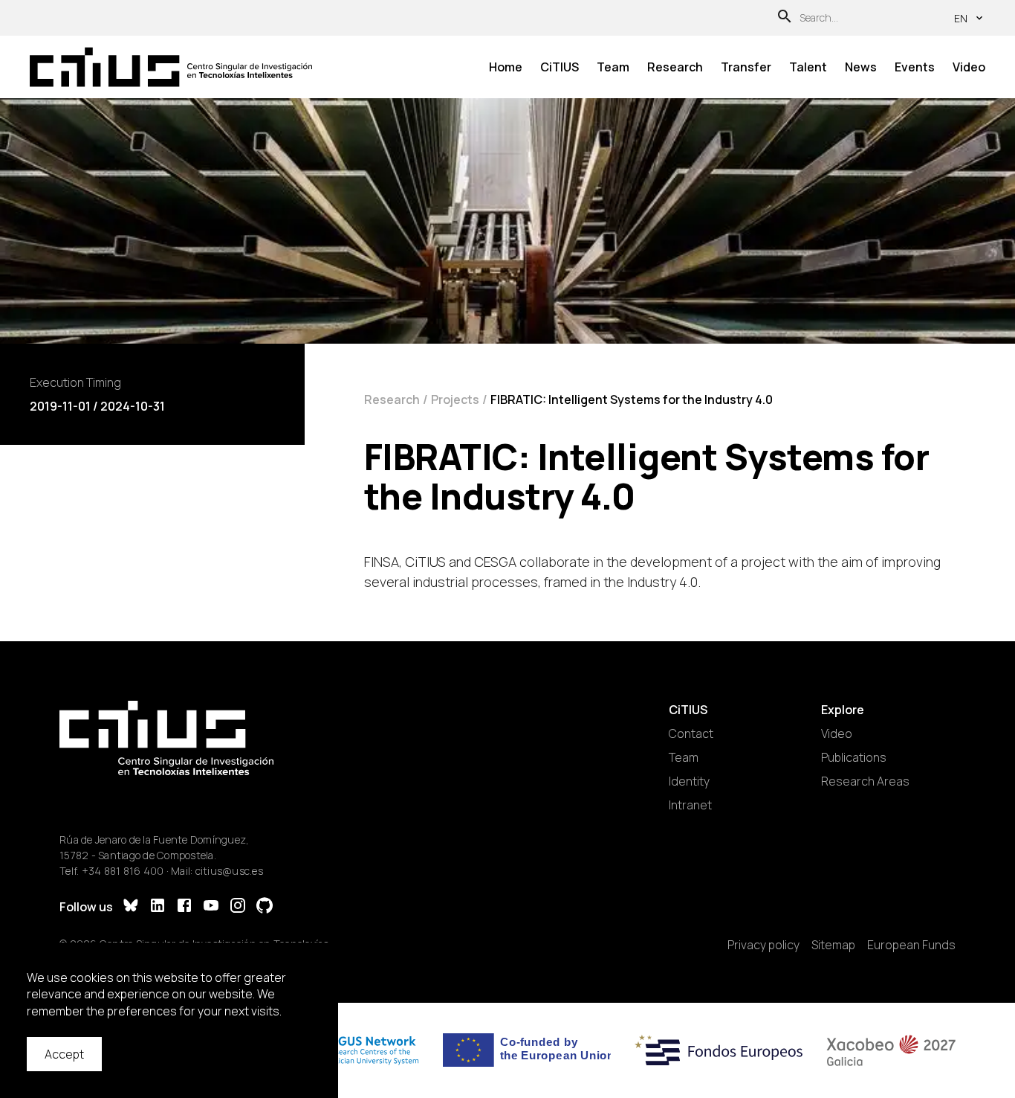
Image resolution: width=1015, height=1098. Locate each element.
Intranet (690, 805)
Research (675, 67)
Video (969, 67)
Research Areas (865, 781)
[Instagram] (238, 907)
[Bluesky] (131, 907)
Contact (691, 733)
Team (613, 67)
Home (505, 67)
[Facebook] (184, 907)
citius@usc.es (229, 871)
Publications (853, 757)
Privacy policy (763, 945)
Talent (808, 67)
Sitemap (833, 945)
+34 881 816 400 (123, 871)
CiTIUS (559, 67)
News (861, 67)
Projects (455, 399)
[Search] (785, 18)
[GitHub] (264, 907)
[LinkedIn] (157, 907)
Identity (689, 781)
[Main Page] (171, 67)
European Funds (911, 945)
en (960, 18)
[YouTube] (211, 907)
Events (915, 67)
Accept (64, 1054)
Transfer (746, 67)
